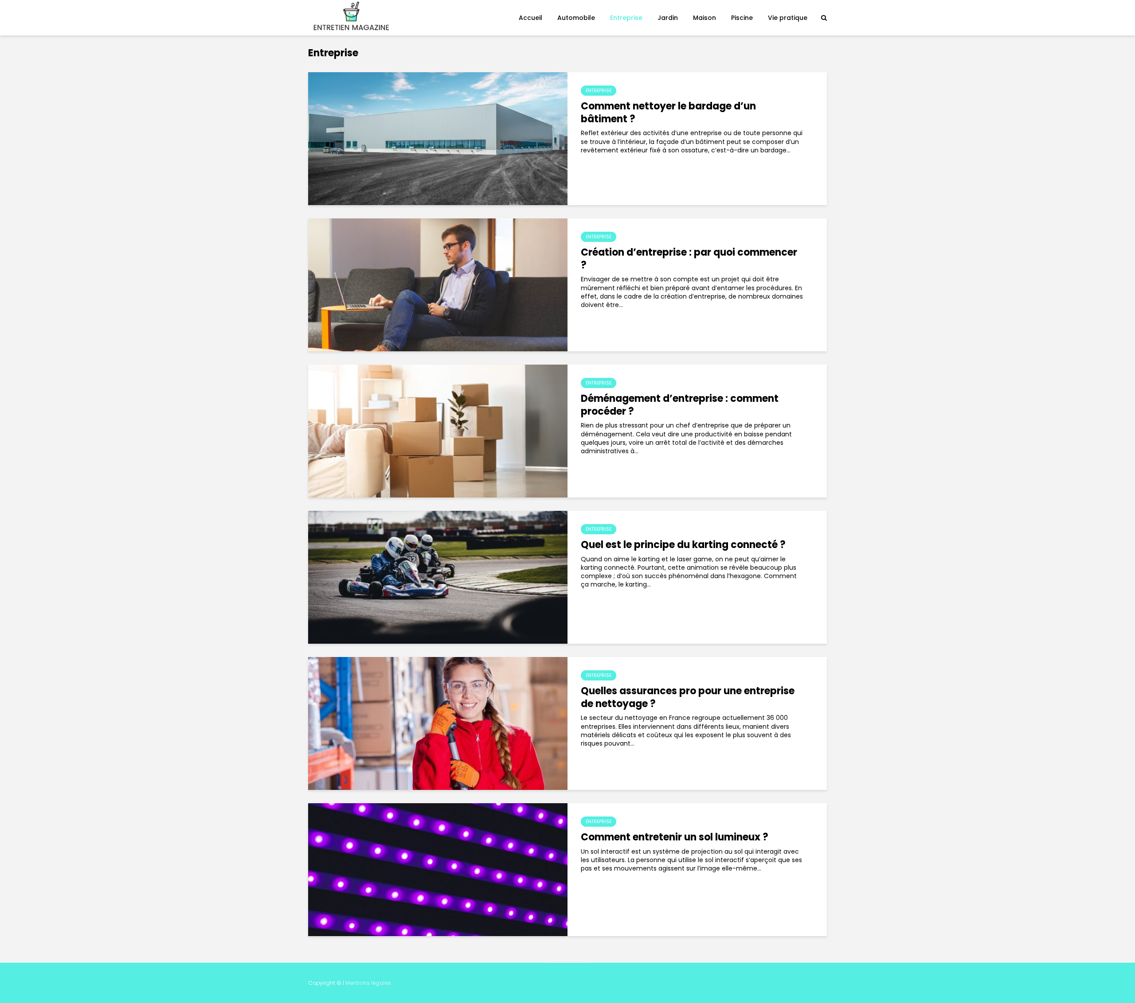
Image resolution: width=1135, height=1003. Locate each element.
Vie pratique (787, 17)
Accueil (530, 17)
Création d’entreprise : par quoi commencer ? (689, 259)
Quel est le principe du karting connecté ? (683, 545)
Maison (704, 17)
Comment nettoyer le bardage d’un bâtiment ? (668, 113)
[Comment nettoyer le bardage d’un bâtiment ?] (438, 138)
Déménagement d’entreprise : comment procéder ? (680, 405)
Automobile (576, 17)
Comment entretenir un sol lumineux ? (674, 837)
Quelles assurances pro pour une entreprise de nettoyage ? (687, 698)
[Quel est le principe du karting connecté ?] (438, 576)
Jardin (668, 17)
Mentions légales (368, 983)
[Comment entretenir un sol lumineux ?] (438, 869)
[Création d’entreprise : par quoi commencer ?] (438, 284)
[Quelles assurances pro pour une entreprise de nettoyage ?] (438, 723)
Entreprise (626, 17)
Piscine (742, 17)
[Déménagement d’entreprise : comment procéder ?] (438, 430)
